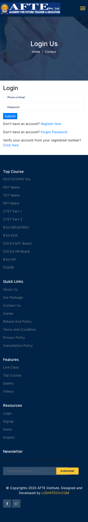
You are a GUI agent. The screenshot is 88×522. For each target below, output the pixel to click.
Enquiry (9, 437)
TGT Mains (11, 195)
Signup (8, 421)
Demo (7, 429)
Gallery (8, 383)
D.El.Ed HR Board (16, 251)
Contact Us (12, 305)
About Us (10, 289)
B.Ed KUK (10, 235)
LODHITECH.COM (55, 493)
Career (8, 313)
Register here (51, 124)
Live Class (11, 367)
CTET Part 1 (12, 211)
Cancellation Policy (18, 345)
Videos (8, 391)
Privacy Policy (14, 337)
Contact (50, 52)
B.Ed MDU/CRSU (16, 227)
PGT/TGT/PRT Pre (16, 179)
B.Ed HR (9, 259)
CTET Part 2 (12, 219)
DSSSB (8, 267)
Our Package (13, 297)
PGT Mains (11, 187)
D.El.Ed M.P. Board (17, 243)
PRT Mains (11, 203)
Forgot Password (54, 132)
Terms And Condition (19, 329)
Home (36, 52)
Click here (11, 145)
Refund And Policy (17, 321)
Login (7, 413)
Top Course (12, 375)
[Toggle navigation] (83, 9)
